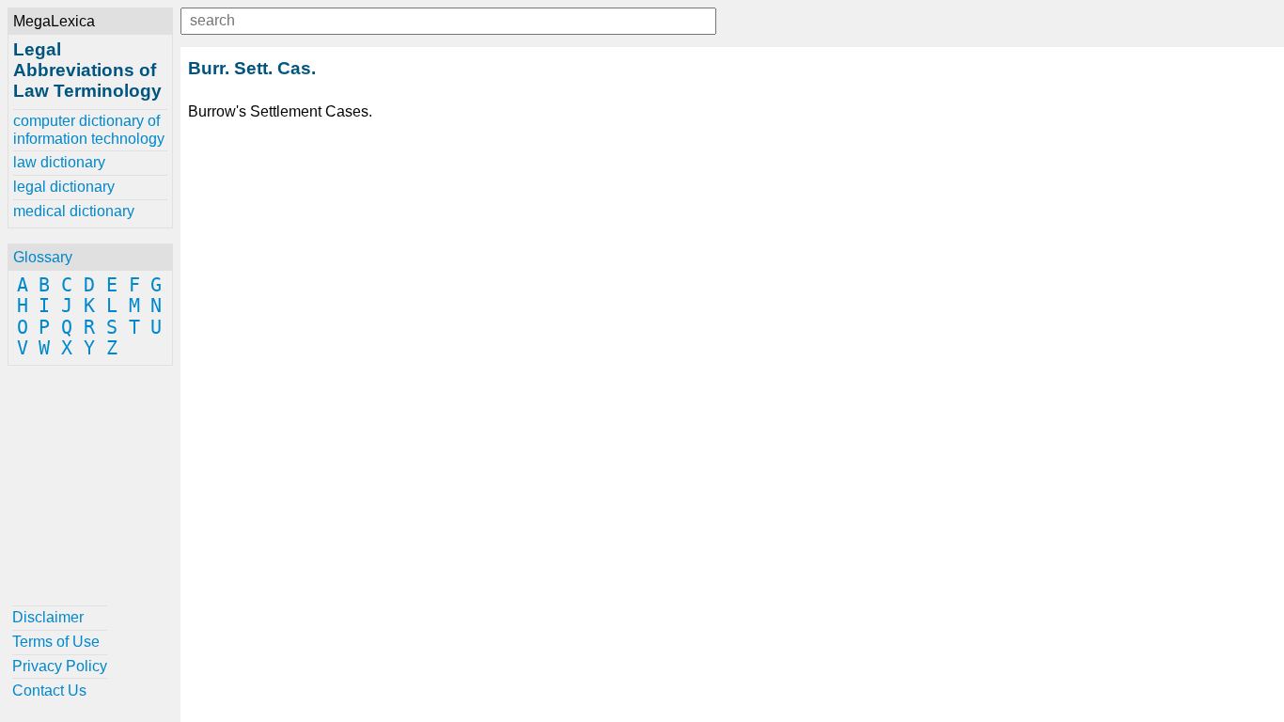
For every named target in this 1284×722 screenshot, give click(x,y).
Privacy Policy (59, 666)
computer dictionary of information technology (88, 129)
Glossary (42, 257)
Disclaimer (48, 617)
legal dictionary (64, 187)
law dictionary (59, 162)
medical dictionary (73, 211)
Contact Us (49, 690)
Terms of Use (56, 642)
